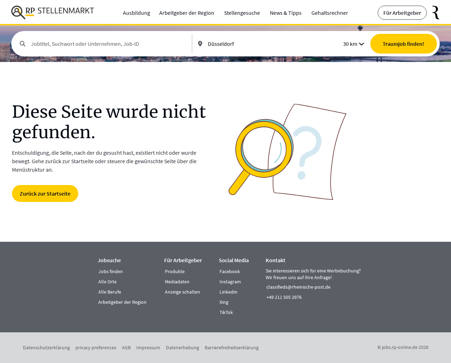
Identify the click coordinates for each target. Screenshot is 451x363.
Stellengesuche (242, 12)
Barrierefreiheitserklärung (232, 347)
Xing (224, 302)
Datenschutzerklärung (46, 347)
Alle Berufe (109, 292)
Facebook (230, 271)
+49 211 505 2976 (284, 297)
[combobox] (108, 43)
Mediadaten (177, 281)
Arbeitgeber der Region (186, 12)
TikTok (226, 312)
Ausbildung (136, 12)
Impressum (148, 347)
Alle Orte (107, 281)
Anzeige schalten (182, 292)
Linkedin (228, 292)
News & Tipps (286, 12)
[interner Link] (52, 13)
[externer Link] (433, 13)
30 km (350, 43)
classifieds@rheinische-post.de (298, 287)
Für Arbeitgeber (402, 12)
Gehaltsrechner (329, 12)
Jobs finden (110, 271)
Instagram (230, 281)
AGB (126, 347)
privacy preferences (95, 347)
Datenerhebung (182, 347)
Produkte (175, 271)
